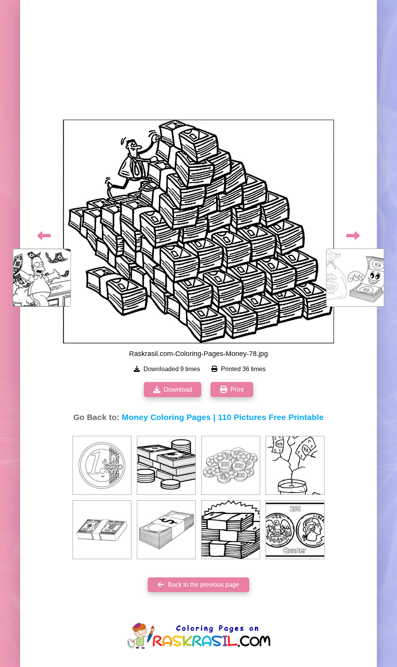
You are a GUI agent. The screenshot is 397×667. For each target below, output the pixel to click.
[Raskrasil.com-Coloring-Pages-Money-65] (166, 529)
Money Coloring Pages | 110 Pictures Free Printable (223, 417)
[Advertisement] (198, 62)
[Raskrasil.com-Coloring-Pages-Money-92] (166, 465)
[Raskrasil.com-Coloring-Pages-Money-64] (101, 465)
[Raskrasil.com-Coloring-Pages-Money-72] (230, 465)
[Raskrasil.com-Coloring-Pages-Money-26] (295, 529)
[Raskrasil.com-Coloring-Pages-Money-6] (295, 465)
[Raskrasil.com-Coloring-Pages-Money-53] (230, 529)
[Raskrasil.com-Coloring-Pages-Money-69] (101, 529)
